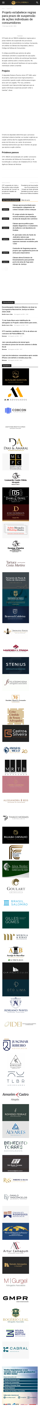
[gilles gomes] (15, 928)
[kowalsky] (15, 1070)
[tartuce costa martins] (15, 572)
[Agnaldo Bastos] (15, 385)
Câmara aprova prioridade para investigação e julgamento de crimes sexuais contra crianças (24, 207)
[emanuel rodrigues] (15, 1222)
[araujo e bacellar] (15, 962)
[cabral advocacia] (15, 1358)
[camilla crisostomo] (15, 792)
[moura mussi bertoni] (15, 1341)
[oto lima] (15, 996)
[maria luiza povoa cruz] (15, 470)
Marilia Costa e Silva (7, 314)
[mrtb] (15, 775)
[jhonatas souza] (15, 639)
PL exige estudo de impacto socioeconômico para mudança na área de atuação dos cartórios (25, 216)
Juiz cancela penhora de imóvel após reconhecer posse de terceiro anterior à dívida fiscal (19, 344)
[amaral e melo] (15, 758)
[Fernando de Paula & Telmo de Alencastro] (15, 589)
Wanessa (4, 336)
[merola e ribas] (15, 945)
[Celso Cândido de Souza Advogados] (15, 724)
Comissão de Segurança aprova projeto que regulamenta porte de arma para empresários (25, 250)
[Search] (37, 2)
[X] (8, 30)
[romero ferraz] (15, 1120)
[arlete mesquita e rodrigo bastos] (15, 538)
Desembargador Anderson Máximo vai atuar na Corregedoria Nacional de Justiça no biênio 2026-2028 (19, 309)
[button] (3, 2)
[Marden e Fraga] (15, 656)
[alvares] (15, 1137)
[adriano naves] (15, 1013)
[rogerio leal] (15, 1324)
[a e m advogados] (15, 402)
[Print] (26, 30)
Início (3, 8)
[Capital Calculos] (15, 979)
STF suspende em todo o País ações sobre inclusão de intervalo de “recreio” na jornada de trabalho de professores (10, 189)
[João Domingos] (15, 521)
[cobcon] (15, 419)
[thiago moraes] (15, 826)
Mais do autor (25, 200)
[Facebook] (4, 30)
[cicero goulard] (15, 894)
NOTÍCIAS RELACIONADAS (11, 200)
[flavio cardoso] (15, 860)
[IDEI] (20, 1036)
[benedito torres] (15, 1154)
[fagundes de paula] (15, 606)
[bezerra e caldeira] (15, 623)
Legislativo (9, 8)
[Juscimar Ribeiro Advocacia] (15, 1053)
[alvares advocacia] (15, 741)
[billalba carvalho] (15, 843)
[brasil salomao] (15, 911)
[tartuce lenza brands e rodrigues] (15, 1087)
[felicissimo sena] (15, 690)
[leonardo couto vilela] (15, 487)
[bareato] (15, 1273)
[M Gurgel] (15, 1290)
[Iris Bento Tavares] (15, 1171)
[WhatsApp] (17, 30)
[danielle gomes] (15, 504)
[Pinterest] (13, 30)
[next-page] (6, 269)
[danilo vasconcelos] (15, 1205)
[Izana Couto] (15, 555)
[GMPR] (15, 1307)
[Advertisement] (20, 114)
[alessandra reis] (15, 809)
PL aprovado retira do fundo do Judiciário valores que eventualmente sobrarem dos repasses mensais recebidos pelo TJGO (25, 239)
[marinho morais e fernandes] (15, 707)
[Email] (22, 30)
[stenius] (15, 673)
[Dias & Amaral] (15, 453)
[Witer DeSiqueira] (15, 1239)
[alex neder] (15, 877)
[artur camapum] (15, 1256)
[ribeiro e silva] (15, 1188)
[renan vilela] (15, 436)
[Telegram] (31, 30)
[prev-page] (3, 269)
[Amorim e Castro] (15, 1103)
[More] (35, 30)
